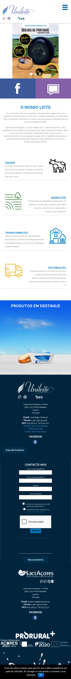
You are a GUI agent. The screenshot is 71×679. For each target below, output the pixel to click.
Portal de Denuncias (35, 431)
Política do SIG (35, 429)
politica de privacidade (35, 512)
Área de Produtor (15, 450)
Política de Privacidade (35, 426)
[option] (35, 341)
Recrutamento (35, 560)
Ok (41, 675)
